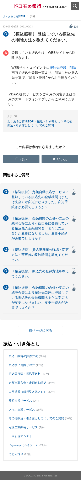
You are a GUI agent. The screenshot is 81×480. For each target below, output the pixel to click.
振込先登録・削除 (63, 67)
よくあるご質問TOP (14, 16)
